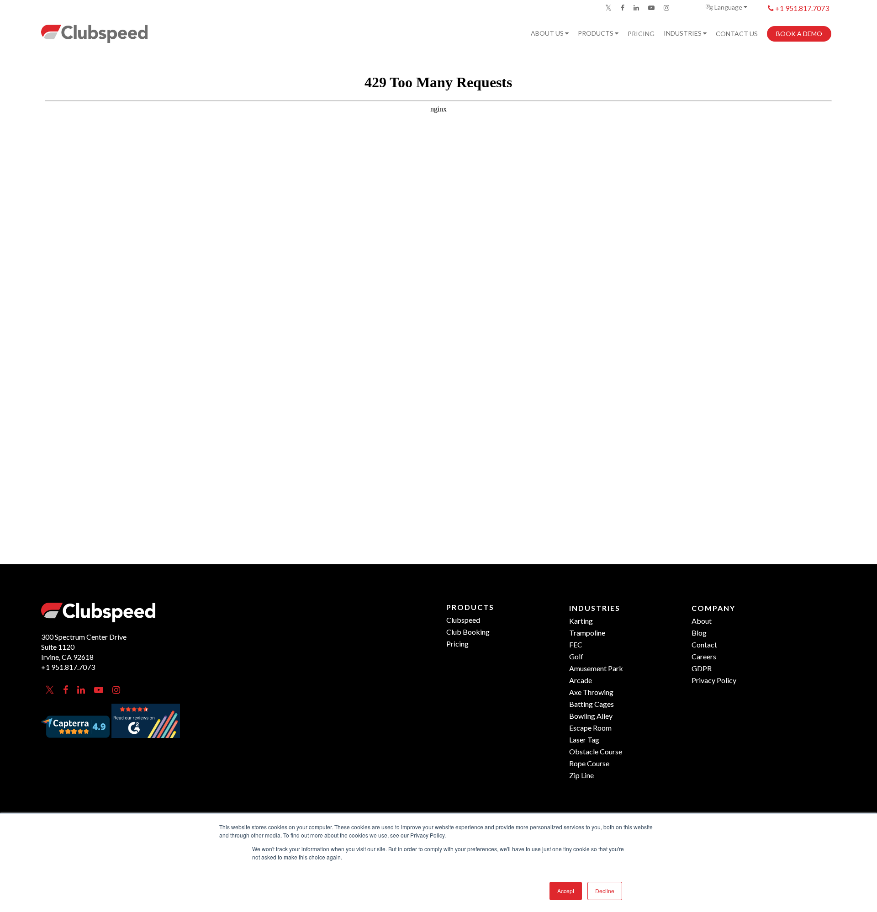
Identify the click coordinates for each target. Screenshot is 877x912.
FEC (575, 644)
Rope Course (589, 763)
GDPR (702, 668)
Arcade (580, 680)
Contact (704, 644)
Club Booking (468, 631)
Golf (576, 656)
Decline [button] (604, 891)
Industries (683, 33)
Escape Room (590, 727)
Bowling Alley (591, 715)
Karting (581, 620)
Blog (699, 632)
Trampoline (587, 632)
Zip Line (581, 775)
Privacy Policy (714, 680)
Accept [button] (565, 891)
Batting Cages (591, 704)
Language (728, 7)
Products (596, 33)
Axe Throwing (591, 692)
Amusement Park (596, 668)
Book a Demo (799, 34)
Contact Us (737, 34)
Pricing (641, 34)
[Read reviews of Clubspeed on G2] (145, 741)
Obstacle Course (595, 751)
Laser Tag (584, 739)
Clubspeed (463, 619)
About (702, 620)
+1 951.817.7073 (801, 8)
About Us (548, 33)
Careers (704, 656)
